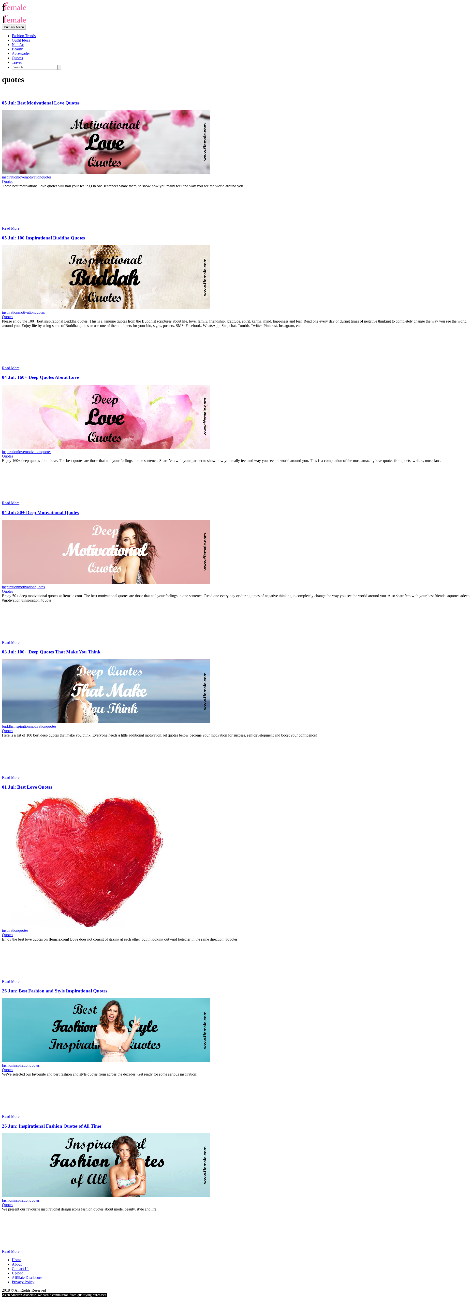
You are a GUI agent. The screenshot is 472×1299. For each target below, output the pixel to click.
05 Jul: (40, 102)
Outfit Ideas (21, 40)
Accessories (21, 53)
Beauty (17, 49)
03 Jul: (51, 651)
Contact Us (20, 1269)
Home (16, 1260)
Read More (10, 228)
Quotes (17, 58)
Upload (17, 1273)
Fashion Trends (24, 36)
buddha (8, 726)
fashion (7, 1065)
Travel (17, 62)
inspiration (10, 177)
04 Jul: (40, 377)
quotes (46, 177)
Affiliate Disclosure (27, 1277)
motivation (33, 177)
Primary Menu (14, 27)
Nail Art (18, 45)
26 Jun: (54, 990)
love (21, 177)
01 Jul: (27, 787)
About (17, 1264)
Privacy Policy (23, 1282)
